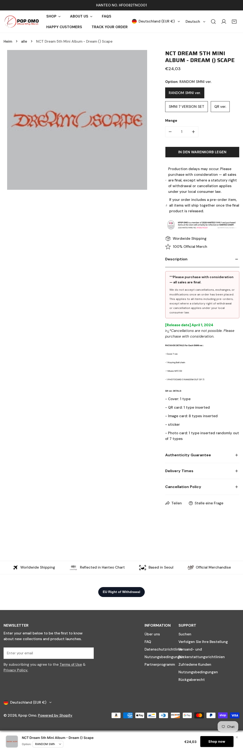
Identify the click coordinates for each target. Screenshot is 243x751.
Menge (171, 120)
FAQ (148, 641)
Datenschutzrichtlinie (163, 649)
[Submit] (87, 652)
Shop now (216, 741)
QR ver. (220, 106)
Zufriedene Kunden (194, 664)
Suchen (184, 634)
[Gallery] (77, 120)
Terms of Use (71, 664)
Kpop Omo (27, 715)
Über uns (152, 634)
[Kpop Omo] (21, 21)
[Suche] (213, 21)
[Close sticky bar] (237, 737)
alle (24, 41)
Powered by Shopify (55, 715)
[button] (234, 21)
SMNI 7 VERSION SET (186, 106)
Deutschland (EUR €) (157, 21)
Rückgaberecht (191, 679)
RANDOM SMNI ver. (185, 92)
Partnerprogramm (160, 664)
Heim (8, 41)
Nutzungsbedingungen (164, 657)
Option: (26, 744)
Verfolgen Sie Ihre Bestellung (203, 641)
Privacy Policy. (16, 670)
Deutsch (193, 21)
